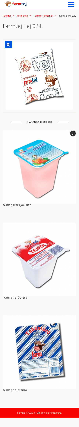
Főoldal (7, 15)
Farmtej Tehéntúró (15, 390)
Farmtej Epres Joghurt (17, 205)
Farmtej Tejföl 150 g (15, 297)
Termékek (22, 15)
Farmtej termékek (43, 15)
